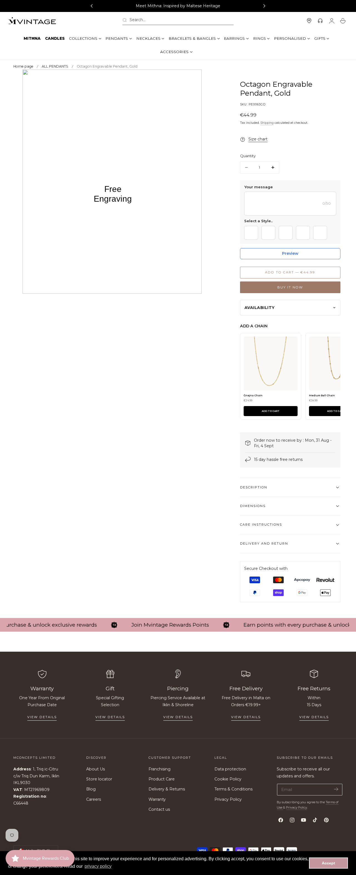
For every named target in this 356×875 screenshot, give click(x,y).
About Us (95, 769)
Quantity (248, 156)
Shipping (267, 123)
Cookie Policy (227, 779)
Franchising (159, 769)
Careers (93, 799)
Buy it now (290, 287)
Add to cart (271, 411)
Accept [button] (328, 863)
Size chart (258, 139)
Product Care (162, 779)
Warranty (157, 799)
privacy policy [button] (98, 866)
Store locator (99, 779)
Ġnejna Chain (253, 395)
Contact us (159, 809)
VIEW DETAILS (110, 717)
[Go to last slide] (91, 6)
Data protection (230, 769)
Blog (91, 789)
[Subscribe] (336, 789)
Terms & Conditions (233, 789)
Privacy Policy (228, 799)
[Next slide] (264, 6)
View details (42, 717)
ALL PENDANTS (55, 66)
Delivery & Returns (167, 789)
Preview (290, 253)
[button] (178, 21)
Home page (23, 66)
